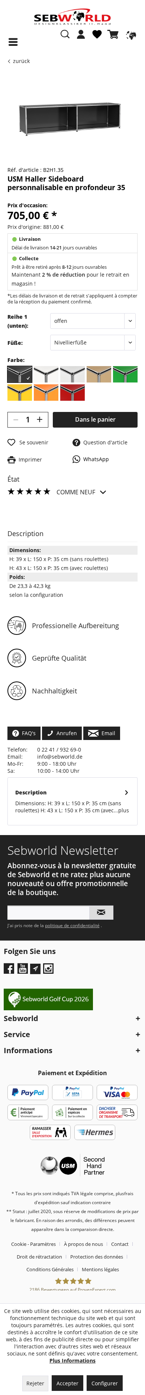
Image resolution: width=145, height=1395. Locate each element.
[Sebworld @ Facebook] (10, 970)
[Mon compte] (81, 34)
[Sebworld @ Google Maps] (35, 969)
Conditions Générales (50, 1269)
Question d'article (104, 442)
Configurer (104, 1383)
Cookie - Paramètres (33, 1244)
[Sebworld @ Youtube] (23, 970)
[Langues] (130, 34)
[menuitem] (81, 38)
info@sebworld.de (60, 756)
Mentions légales (100, 1269)
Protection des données (96, 1256)
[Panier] (114, 34)
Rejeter (35, 1383)
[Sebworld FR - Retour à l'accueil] (72, 16)
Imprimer (29, 459)
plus (123, 810)
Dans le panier (95, 419)
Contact (120, 1244)
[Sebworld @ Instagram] (49, 970)
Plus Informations (72, 1360)
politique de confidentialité (72, 925)
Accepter (67, 1383)
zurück (21, 60)
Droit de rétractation (39, 1256)
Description (30, 792)
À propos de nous (83, 1244)
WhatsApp (94, 459)
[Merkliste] (97, 37)
